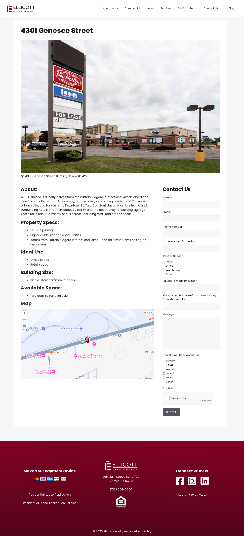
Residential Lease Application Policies (49, 503)
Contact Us (211, 8)
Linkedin (170, 373)
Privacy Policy (142, 531)
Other (169, 274)
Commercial (132, 8)
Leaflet (140, 378)
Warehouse (173, 270)
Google (150, 378)
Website (171, 369)
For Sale (166, 8)
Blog (231, 8)
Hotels (151, 8)
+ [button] (25, 312)
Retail (169, 261)
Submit (171, 412)
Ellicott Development (117, 531)
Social (169, 377)
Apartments (110, 8)
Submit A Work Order (192, 495)
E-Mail (169, 365)
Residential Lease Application (50, 495)
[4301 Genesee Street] (87, 340)
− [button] (25, 317)
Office (169, 265)
